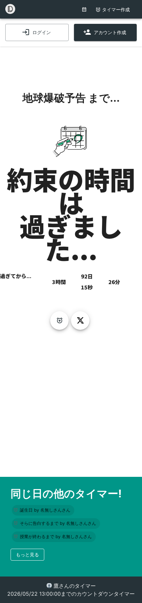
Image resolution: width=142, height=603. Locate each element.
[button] (43, 510)
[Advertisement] (71, 62)
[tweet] (80, 320)
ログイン (41, 32)
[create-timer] (59, 320)
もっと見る (27, 554)
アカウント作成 (110, 32)
